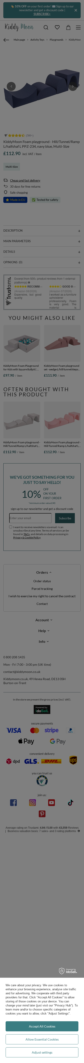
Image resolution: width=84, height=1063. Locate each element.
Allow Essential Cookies (42, 1039)
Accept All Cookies (42, 1026)
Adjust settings (42, 1052)
